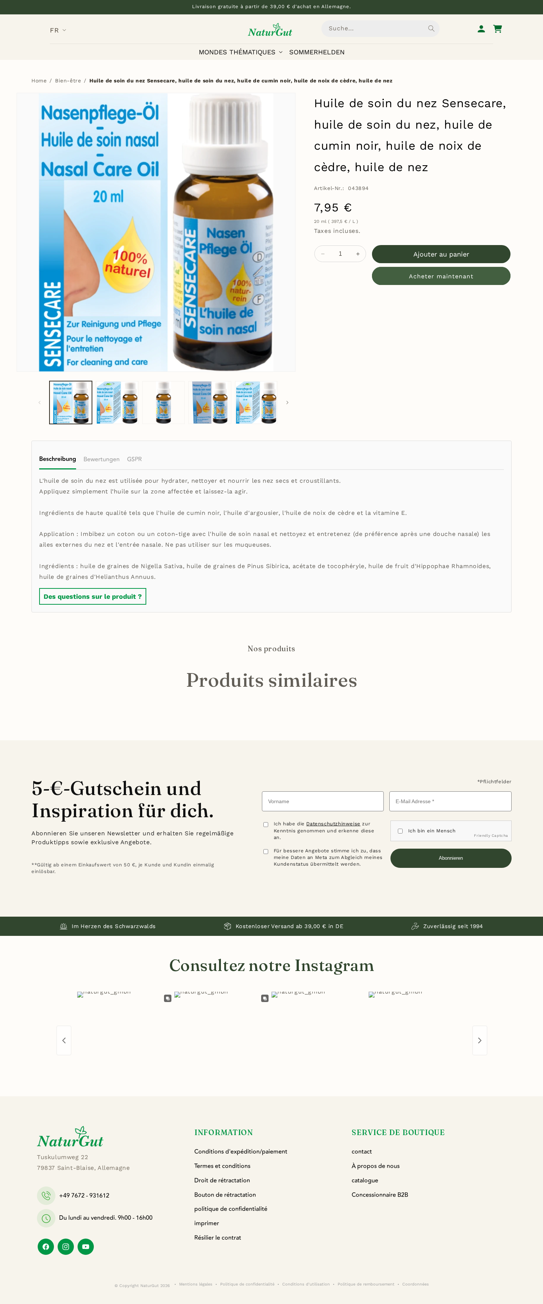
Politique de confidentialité (247, 1284)
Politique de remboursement (366, 1284)
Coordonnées (415, 1284)
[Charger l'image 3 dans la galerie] (163, 402)
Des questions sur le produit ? (93, 596)
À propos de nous (376, 1166)
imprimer (206, 1223)
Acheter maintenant (441, 276)
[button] (242, 52)
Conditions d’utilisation (306, 1284)
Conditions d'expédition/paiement (240, 1151)
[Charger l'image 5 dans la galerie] (256, 402)
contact (362, 1151)
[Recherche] (431, 28)
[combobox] (380, 28)
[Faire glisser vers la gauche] (39, 402)
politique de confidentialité (230, 1209)
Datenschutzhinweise (333, 823)
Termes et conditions (222, 1166)
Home (39, 81)
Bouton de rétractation (225, 1195)
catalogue (365, 1180)
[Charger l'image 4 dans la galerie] (209, 402)
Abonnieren (451, 858)
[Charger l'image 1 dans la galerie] (70, 402)
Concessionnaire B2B (380, 1195)
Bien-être (68, 81)
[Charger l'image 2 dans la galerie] (117, 402)
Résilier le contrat (217, 1237)
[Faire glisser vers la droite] (287, 402)
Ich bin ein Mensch (432, 830)
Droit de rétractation (222, 1180)
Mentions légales (195, 1284)
